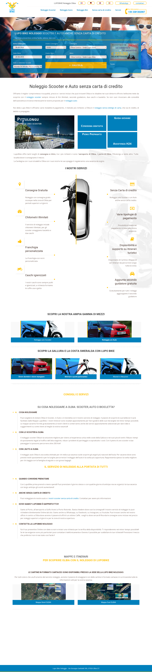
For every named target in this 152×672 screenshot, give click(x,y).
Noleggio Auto (66, 10)
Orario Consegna (51, 43)
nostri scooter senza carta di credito (64, 498)
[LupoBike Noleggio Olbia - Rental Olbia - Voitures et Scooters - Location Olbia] (11, 7)
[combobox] (55, 47)
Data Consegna (19, 43)
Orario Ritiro (49, 53)
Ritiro (71, 53)
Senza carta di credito (101, 10)
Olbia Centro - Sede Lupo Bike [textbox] (83, 47)
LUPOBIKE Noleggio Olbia (65, 3)
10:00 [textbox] (48, 47)
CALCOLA (77, 65)
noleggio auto (71, 100)
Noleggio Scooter (48, 10)
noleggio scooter (33, 97)
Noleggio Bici (82, 10)
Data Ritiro (17, 53)
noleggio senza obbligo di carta (107, 108)
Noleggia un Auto (109, 340)
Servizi (118, 10)
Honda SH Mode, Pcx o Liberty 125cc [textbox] (29, 66)
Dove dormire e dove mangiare (32, 377)
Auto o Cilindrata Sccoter (22, 63)
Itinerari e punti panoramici (76, 377)
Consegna (73, 43)
